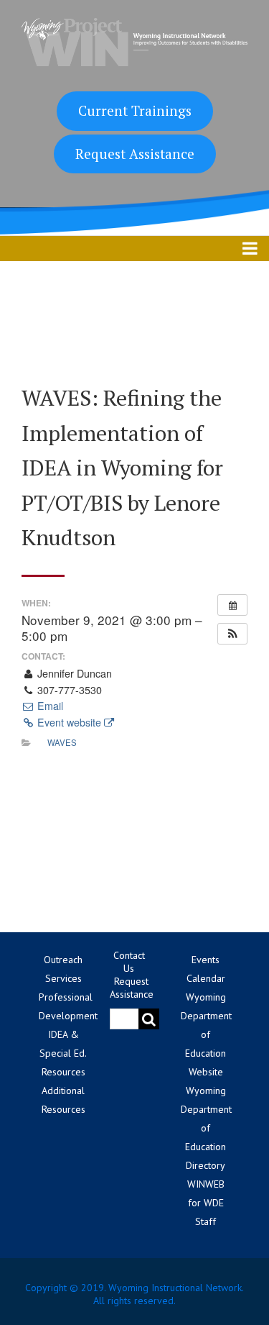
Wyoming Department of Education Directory (206, 1128)
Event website (69, 722)
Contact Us (129, 962)
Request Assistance (134, 154)
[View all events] (232, 605)
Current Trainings (135, 110)
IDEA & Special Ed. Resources (63, 1053)
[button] (232, 634)
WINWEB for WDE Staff (206, 1203)
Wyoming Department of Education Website (206, 1034)
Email (48, 705)
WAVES (62, 742)
